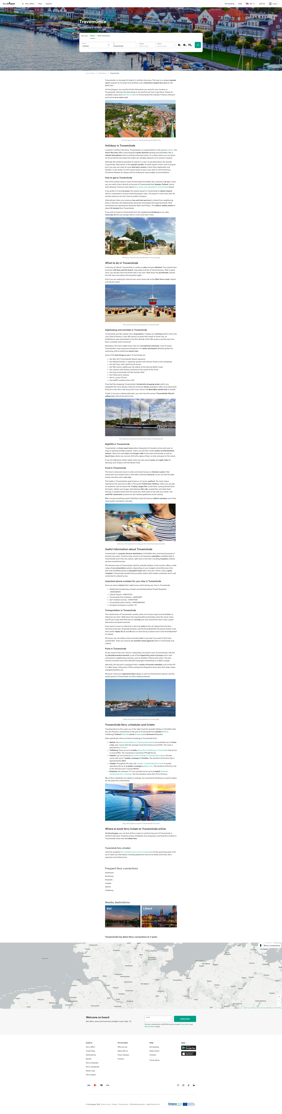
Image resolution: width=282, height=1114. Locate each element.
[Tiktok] (188, 1085)
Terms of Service (150, 1026)
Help (240, 4)
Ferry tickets (90, 73)
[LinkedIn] (194, 1085)
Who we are (122, 1047)
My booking (229, 4)
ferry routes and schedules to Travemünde (151, 187)
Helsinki (125, 734)
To (114, 43)
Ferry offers (29, 4)
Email (148, 1017)
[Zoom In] (279, 1001)
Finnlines (123, 747)
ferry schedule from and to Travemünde (136, 852)
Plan (40, 4)
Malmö (165, 732)
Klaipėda (108, 880)
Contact (152, 1055)
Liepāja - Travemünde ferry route (150, 763)
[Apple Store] (188, 1053)
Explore (49, 4)
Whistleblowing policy (137, 1104)
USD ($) (262, 4)
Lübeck (170, 150)
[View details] (130, 1021)
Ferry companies (92, 1067)
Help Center (154, 1051)
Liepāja (138, 734)
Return (92, 36)
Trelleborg (109, 890)
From (84, 43)
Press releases (123, 1055)
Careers (121, 1059)
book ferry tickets (129, 95)
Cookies (114, 1104)
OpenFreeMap (252, 1008)
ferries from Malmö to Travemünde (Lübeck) (136, 742)
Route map (90, 1071)
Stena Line (148, 766)
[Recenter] (279, 996)
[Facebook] (178, 1085)
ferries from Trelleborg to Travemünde (152, 750)
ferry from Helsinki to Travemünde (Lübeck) (148, 755)
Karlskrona (109, 873)
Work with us (123, 1051)
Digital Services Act (153, 1104)
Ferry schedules (92, 1063)
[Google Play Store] (188, 1048)
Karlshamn (109, 876)
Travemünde (114, 73)
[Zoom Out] (279, 1005)
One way (84, 36)
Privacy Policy (185, 1024)
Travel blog (90, 1051)
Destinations (102, 73)
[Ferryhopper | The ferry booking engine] (9, 3)
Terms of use (105, 1104)
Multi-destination (104, 36)
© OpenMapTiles (261, 1008)
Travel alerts (154, 1060)
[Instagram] (183, 1085)
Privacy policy (123, 1104)
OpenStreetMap (276, 1008)
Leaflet (245, 1008)
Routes (88, 1059)
